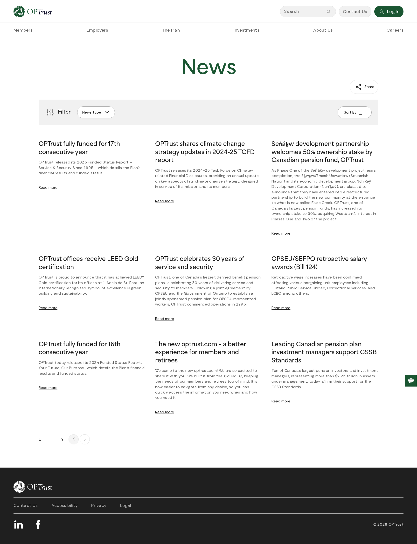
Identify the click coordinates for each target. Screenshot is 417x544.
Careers (395, 30)
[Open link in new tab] (18, 524)
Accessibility (64, 505)
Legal (125, 505)
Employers (97, 30)
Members (23, 30)
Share (368, 86)
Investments (246, 30)
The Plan (171, 30)
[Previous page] (74, 439)
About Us (323, 30)
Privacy (99, 505)
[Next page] (85, 439)
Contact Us (26, 505)
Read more (48, 187)
